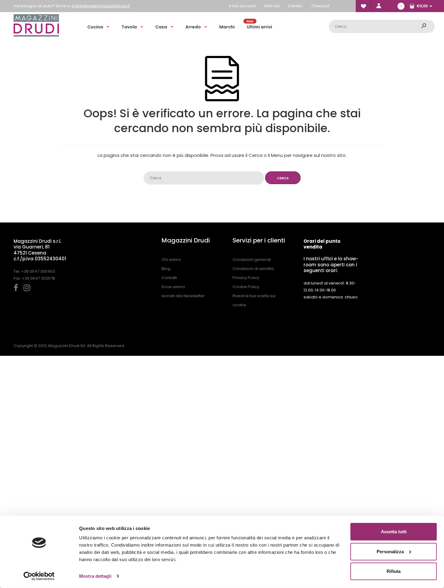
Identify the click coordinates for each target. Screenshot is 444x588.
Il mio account (242, 5)
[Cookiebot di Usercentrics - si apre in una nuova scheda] (39, 576)
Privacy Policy (246, 278)
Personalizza (390, 551)
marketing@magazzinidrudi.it (101, 6)
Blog (166, 268)
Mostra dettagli (95, 576)
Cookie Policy (246, 287)
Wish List (272, 5)
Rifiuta (394, 571)
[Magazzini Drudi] (36, 35)
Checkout (320, 5)
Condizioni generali (252, 259)
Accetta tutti (394, 531)
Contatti (169, 278)
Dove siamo (173, 287)
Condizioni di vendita (253, 268)
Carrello (295, 5)
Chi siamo (171, 259)
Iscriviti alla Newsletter (183, 296)
